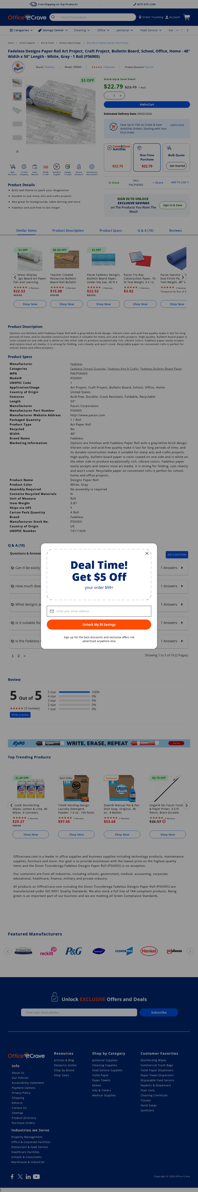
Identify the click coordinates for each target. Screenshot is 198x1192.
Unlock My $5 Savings (99, 624)
